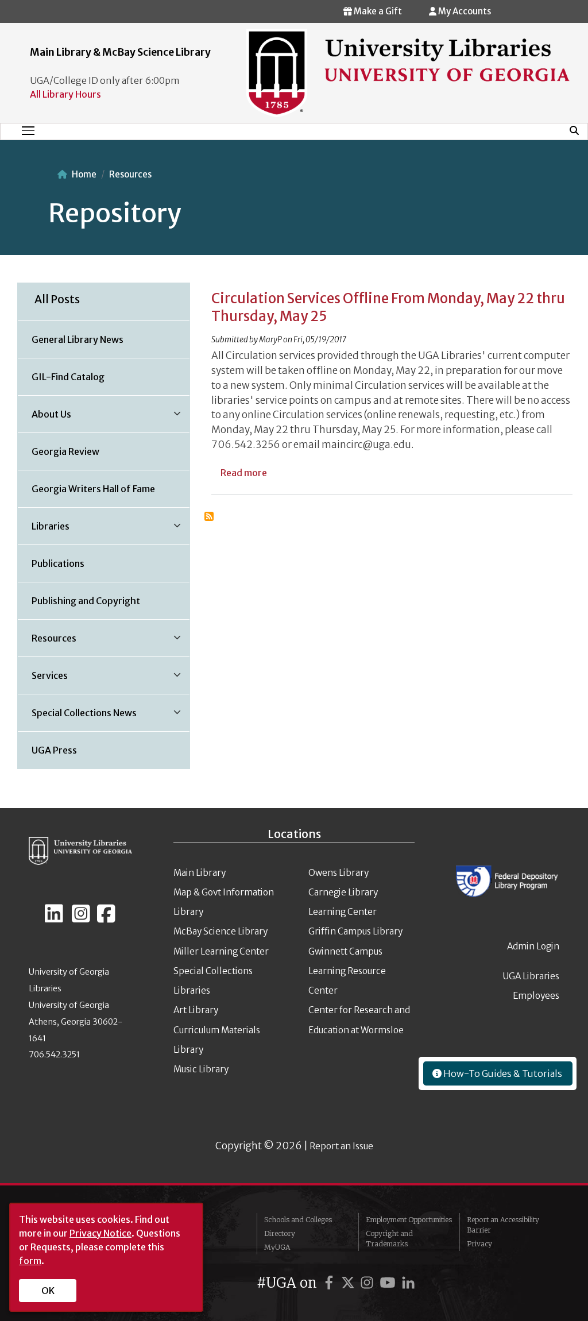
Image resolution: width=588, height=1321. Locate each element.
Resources (130, 174)
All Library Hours (65, 94)
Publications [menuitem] (58, 563)
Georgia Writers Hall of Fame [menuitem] (93, 489)
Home (84, 174)
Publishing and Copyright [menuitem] (86, 601)
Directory (279, 1233)
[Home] (408, 72)
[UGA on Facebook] (330, 1283)
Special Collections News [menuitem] (77, 717)
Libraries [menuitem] (43, 530)
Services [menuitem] (43, 679)
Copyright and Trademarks (389, 1238)
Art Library (195, 1010)
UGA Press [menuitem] (54, 750)
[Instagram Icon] (81, 918)
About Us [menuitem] (44, 418)
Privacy (479, 1243)
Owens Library (338, 872)
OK (48, 1290)
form (30, 1260)
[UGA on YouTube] (389, 1283)
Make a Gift (377, 11)
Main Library (199, 872)
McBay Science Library (220, 931)
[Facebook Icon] (106, 918)
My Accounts (463, 11)
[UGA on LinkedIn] (408, 1283)
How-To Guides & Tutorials (502, 1073)
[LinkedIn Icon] (54, 918)
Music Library (201, 1069)
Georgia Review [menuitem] (65, 451)
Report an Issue (341, 1146)
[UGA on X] (349, 1283)
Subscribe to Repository (209, 516)
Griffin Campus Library (355, 931)
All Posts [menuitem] (57, 299)
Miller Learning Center (221, 951)
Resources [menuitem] (47, 642)
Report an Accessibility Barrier (503, 1224)
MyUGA (277, 1247)
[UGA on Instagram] (368, 1283)
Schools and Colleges (298, 1219)
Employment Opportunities (409, 1219)
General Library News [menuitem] (77, 339)
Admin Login (533, 946)
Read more (243, 472)
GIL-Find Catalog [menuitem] (68, 377)
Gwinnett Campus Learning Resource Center (347, 971)
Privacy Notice (100, 1233)
